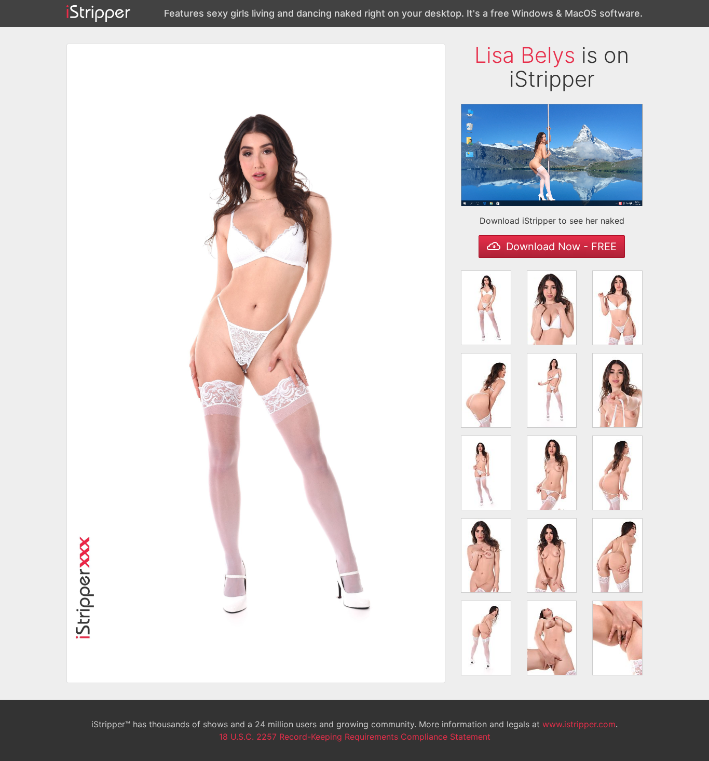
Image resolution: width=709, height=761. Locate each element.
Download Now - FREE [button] (560, 246)
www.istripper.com (579, 724)
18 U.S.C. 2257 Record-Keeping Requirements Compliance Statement (354, 736)
